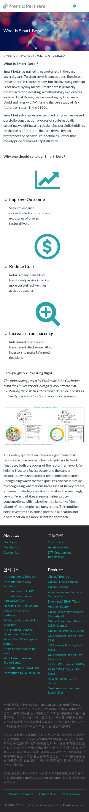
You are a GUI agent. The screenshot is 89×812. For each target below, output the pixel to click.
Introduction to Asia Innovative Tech (17, 598)
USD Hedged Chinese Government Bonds (18, 632)
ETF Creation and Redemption (60, 555)
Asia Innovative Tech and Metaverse (65, 594)
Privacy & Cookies (21, 794)
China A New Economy (63, 581)
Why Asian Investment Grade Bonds (19, 660)
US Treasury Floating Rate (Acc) (65, 647)
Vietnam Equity (58, 606)
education (25, 56)
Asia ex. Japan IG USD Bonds (63, 681)
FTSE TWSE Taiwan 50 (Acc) (63, 671)
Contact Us (11, 552)
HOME (8, 56)
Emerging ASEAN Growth (20, 605)
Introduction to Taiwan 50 (21, 667)
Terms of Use (47, 794)
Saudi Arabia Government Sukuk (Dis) (65, 690)
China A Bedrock (59, 576)
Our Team (10, 542)
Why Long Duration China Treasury (20, 622)
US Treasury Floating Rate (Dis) (65, 638)
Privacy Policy (71, 794)
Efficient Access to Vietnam (16, 613)
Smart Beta (55, 542)
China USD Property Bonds (66, 630)
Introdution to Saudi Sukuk (21, 673)
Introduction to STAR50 (19, 591)
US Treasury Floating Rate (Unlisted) (65, 657)
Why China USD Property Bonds (20, 641)
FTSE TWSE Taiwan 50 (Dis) (66, 664)
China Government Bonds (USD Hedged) (65, 623)
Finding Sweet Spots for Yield (19, 651)
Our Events (11, 547)
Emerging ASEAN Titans (64, 601)
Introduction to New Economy (17, 584)
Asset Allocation (59, 547)
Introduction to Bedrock (19, 576)
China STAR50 (58, 587)
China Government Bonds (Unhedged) (65, 614)
